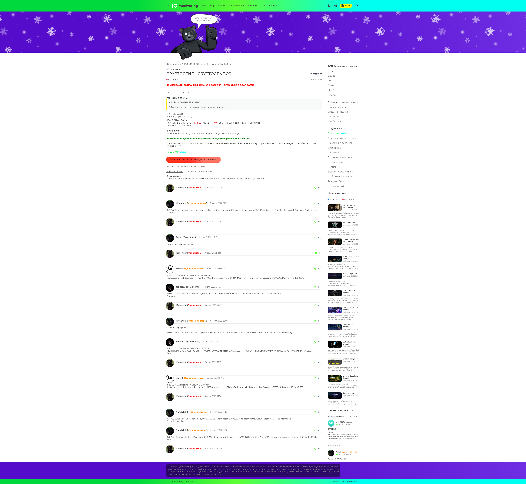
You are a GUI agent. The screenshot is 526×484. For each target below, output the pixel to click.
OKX (330, 80)
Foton (179, 237)
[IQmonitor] (170, 185)
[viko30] (331, 423)
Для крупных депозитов (342, 138)
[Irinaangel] (170, 201)
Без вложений (336, 186)
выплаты (354, 416)
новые (333, 199)
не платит (349, 199)
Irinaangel (181, 203)
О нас (263, 6)
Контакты (273, 6)
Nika (338, 452)
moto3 (179, 268)
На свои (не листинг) (340, 143)
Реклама (220, 6)
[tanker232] (170, 285)
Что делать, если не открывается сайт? (185, 166)
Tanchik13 (181, 412)
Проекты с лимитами (340, 157)
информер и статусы (200, 171)
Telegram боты (336, 181)
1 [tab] (292, 51)
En (167, 6)
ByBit (331, 71)
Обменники (252, 6)
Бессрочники (336, 162)
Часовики (333, 152)
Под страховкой (236, 6)
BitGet (331, 76)
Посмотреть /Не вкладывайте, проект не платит (193, 159)
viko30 (339, 422)
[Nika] (331, 453)
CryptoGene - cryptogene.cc (198, 73)
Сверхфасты (335, 147)
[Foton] (170, 235)
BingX (331, 85)
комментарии (174, 171)
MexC (331, 90)
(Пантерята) (189, 237)
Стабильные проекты (340, 176)
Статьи (204, 6)
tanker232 (181, 287)
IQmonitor (181, 187)
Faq (212, 6)
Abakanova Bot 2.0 (337, 459)
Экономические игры (340, 171)
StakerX (332, 429)
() (194, 187)
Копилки (333, 167)
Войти (347, 6)
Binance (332, 95)
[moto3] (170, 266)
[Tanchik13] (170, 410)
